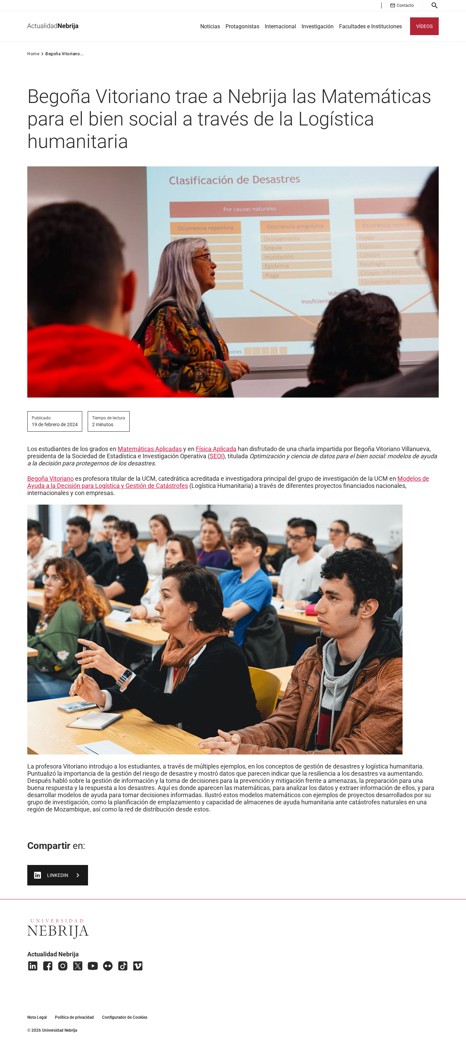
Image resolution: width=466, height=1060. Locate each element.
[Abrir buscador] (435, 5)
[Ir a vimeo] (137, 965)
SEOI (216, 456)
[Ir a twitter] (77, 965)
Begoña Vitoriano (50, 478)
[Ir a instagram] (62, 965)
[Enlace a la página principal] (52, 26)
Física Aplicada (216, 448)
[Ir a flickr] (107, 965)
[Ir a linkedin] (32, 965)
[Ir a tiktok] (122, 965)
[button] (402, 5)
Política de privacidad (74, 1017)
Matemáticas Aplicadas (150, 448)
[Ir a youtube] (92, 965)
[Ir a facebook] (47, 965)
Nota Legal (37, 1017)
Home (33, 53)
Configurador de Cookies (124, 1017)
